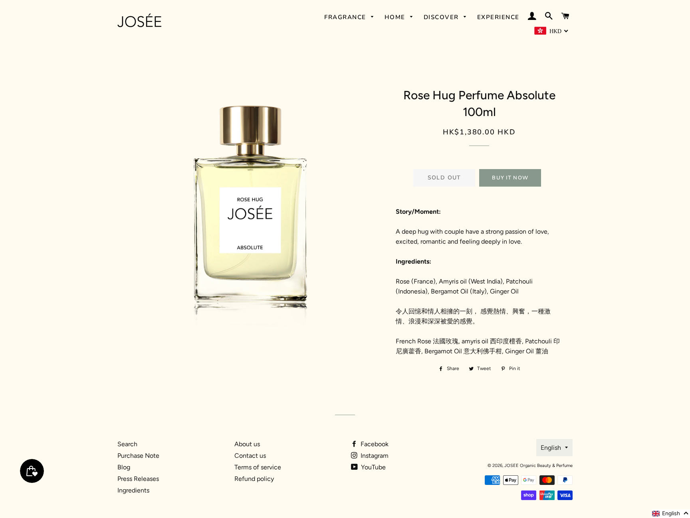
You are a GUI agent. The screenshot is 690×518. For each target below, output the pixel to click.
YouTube (372, 467)
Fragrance (346, 17)
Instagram (374, 455)
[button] (670, 513)
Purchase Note (138, 455)
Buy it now (510, 177)
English (551, 447)
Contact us (250, 455)
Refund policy (254, 479)
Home (396, 17)
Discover (442, 17)
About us (247, 444)
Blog (123, 467)
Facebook (374, 444)
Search (127, 444)
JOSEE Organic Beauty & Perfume (538, 465)
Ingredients (133, 490)
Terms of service (257, 467)
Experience (498, 17)
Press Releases (138, 479)
